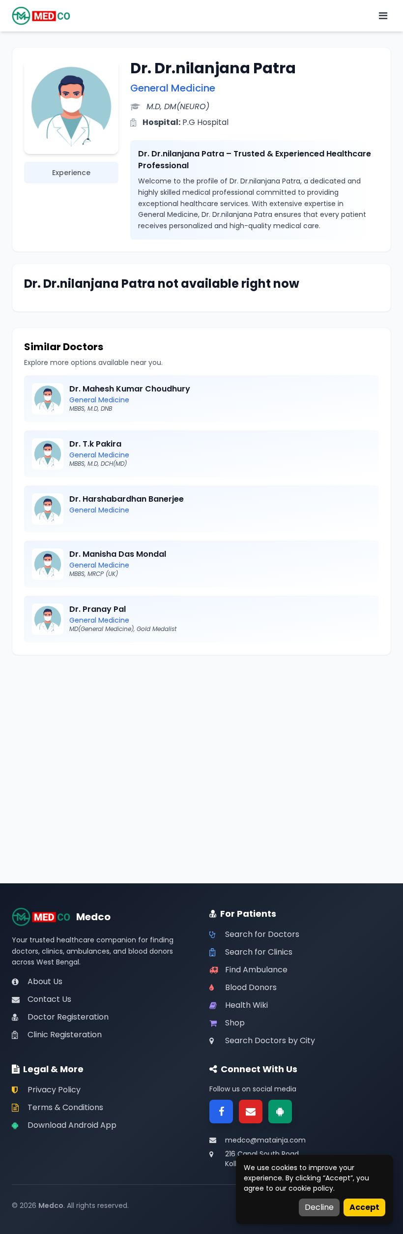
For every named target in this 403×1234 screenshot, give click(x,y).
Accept (364, 1207)
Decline (319, 1207)
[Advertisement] (201, 736)
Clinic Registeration (65, 1034)
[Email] (250, 1111)
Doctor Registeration (68, 1017)
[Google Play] (280, 1111)
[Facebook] (221, 1111)
